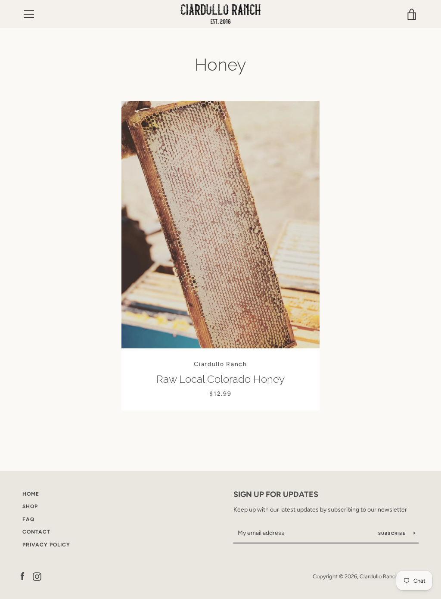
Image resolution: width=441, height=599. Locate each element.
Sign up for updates (275, 494)
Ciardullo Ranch (379, 576)
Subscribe (392, 533)
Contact (36, 532)
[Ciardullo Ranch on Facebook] (22, 576)
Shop (30, 506)
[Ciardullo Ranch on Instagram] (37, 576)
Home (30, 494)
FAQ (28, 519)
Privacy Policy (46, 545)
